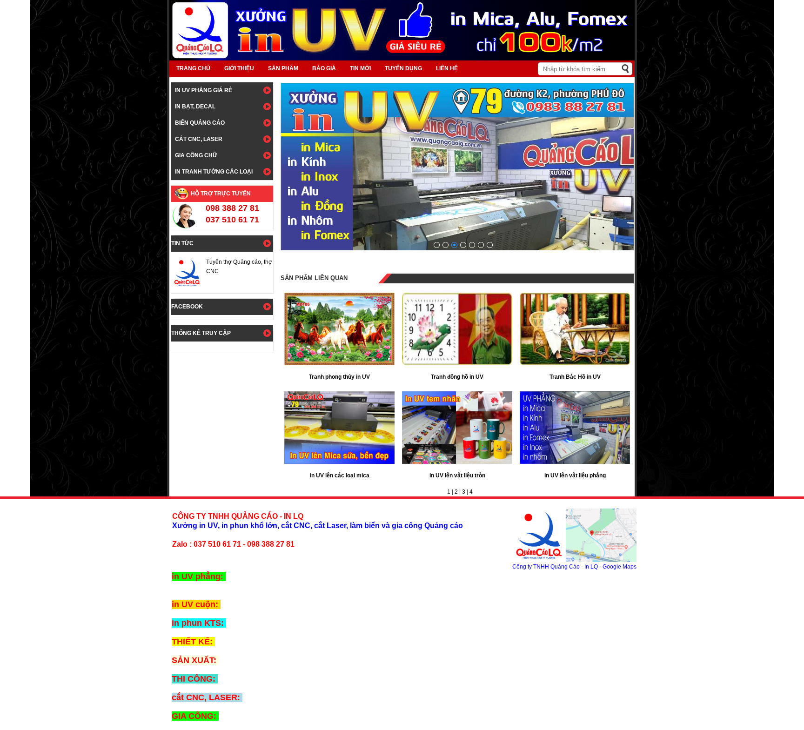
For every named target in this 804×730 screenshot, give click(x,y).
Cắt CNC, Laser (198, 139)
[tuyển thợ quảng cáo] (454, 245)
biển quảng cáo (200, 123)
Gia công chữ (196, 155)
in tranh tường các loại (214, 171)
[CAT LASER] (481, 245)
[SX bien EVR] (445, 245)
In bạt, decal (195, 106)
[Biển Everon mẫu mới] (437, 245)
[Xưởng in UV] (472, 245)
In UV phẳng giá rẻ (203, 90)
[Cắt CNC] (490, 245)
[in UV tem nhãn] (463, 245)
